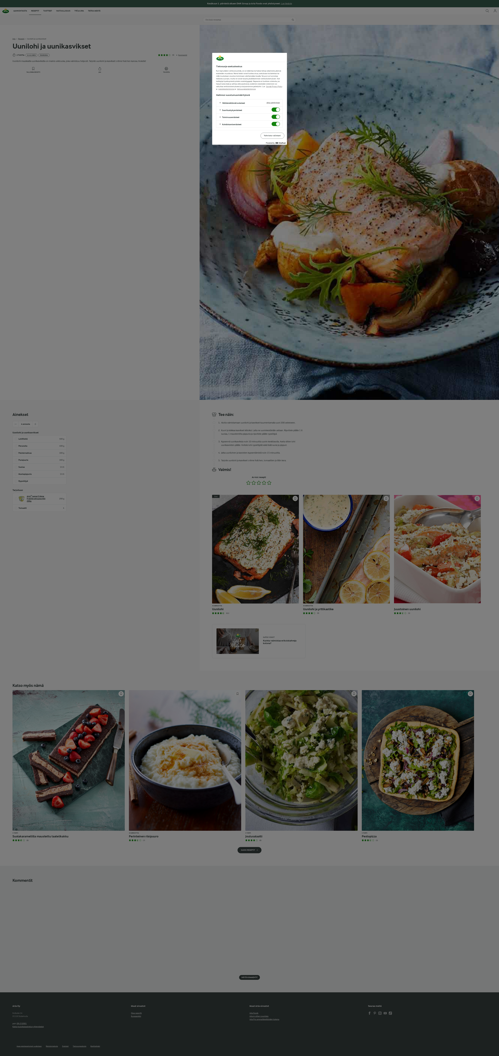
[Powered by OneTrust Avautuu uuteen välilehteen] (276, 143)
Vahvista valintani (272, 136)
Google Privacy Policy (274, 86)
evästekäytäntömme (226, 89)
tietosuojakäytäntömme (246, 89)
